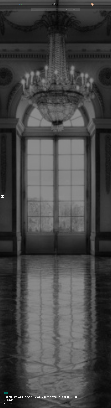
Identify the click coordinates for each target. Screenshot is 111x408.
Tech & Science (74, 9)
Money (52, 9)
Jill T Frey (6, 403)
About (6, 393)
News (57, 9)
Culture (40, 9)
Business (34, 9)
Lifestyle (46, 9)
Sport (67, 9)
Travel (62, 9)
